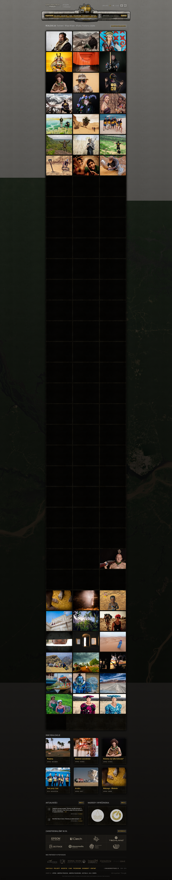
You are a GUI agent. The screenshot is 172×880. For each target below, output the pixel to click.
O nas (70, 868)
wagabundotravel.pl (112, 868)
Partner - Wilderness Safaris (52, 861)
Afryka (54, 873)
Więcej (81, 803)
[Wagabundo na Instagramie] (125, 6)
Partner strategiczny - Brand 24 (92, 861)
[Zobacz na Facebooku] (49, 809)
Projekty (57, 868)
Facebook (80, 814)
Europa (94, 873)
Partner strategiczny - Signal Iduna (77, 861)
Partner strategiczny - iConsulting (106, 861)
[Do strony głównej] (53, 6)
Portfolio (49, 868)
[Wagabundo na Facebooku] (121, 6)
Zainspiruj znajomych (118, 26)
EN (113, 5)
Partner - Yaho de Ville (62, 861)
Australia (85, 873)
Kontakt (93, 868)
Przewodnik (77, 868)
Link (66, 811)
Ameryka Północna (62, 873)
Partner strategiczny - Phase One (119, 861)
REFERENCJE (122, 831)
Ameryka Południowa (75, 873)
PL (110, 5)
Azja (90, 873)
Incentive (64, 868)
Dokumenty (85, 868)
